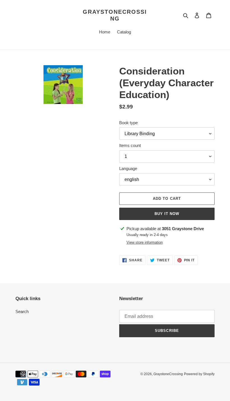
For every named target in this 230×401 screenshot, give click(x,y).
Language (128, 168)
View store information (145, 242)
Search (22, 311)
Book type (128, 122)
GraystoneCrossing (115, 15)
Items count (130, 145)
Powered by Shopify (199, 374)
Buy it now (167, 214)
